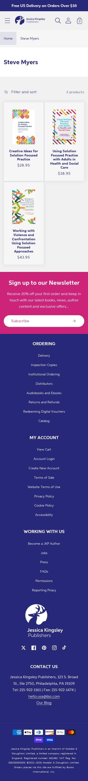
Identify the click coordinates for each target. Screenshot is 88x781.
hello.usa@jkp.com (44, 696)
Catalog (44, 421)
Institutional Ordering (44, 374)
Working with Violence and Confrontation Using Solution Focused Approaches (23, 241)
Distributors (44, 383)
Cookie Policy (44, 505)
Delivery (44, 355)
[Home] (30, 20)
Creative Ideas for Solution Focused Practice (23, 155)
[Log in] (68, 20)
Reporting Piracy (44, 590)
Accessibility (44, 515)
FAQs (44, 571)
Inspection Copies (44, 365)
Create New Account (44, 468)
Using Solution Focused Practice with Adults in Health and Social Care (64, 159)
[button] (7, 20)
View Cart (44, 449)
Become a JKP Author (44, 543)
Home (8, 38)
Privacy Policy (44, 496)
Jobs (44, 553)
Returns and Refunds (44, 402)
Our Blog (44, 702)
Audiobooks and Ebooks (44, 393)
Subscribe (20, 321)
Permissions (44, 581)
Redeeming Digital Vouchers (44, 411)
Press (44, 562)
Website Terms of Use (44, 487)
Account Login (44, 459)
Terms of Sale (44, 477)
